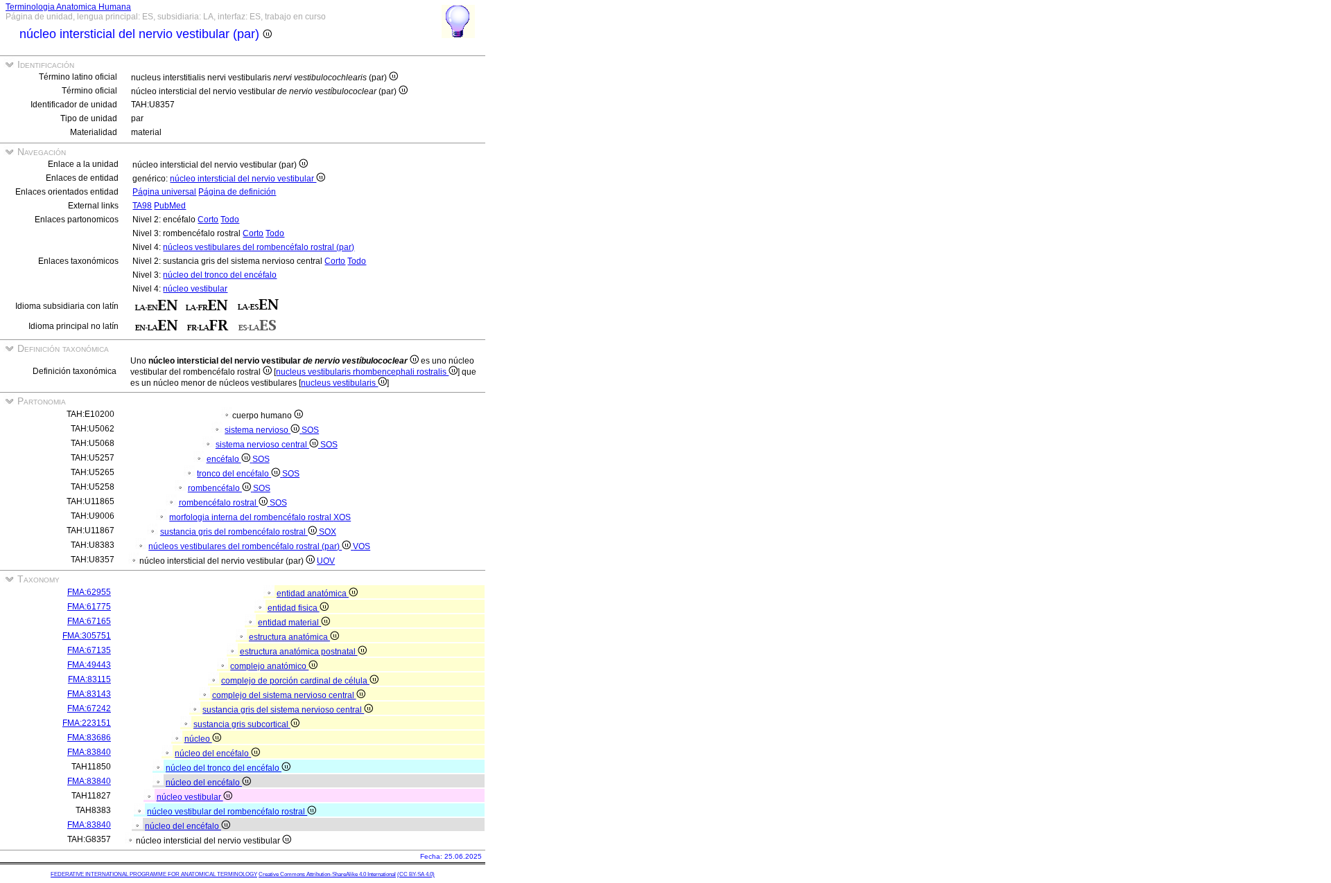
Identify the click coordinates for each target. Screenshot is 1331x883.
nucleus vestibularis (339, 383)
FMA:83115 (89, 679)
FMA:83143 (89, 694)
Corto (208, 219)
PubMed (170, 206)
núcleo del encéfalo (213, 753)
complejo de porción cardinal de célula (295, 681)
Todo (229, 219)
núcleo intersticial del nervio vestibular (243, 179)
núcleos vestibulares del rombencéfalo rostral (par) (258, 247)
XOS (342, 517)
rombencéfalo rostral (219, 503)
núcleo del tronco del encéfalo (220, 275)
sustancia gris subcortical (241, 724)
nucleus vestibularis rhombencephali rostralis (362, 372)
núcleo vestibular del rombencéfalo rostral (227, 812)
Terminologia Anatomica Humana (68, 7)
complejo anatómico (269, 666)
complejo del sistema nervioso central (284, 695)
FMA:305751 (86, 636)
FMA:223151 (86, 723)
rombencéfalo (215, 488)
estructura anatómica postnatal (299, 652)
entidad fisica (294, 608)
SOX (327, 532)
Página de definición (237, 192)
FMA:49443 (89, 665)
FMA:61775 (89, 607)
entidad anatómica (313, 593)
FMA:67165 (89, 621)
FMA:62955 (89, 592)
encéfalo (224, 459)
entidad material (289, 622)
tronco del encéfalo (234, 474)
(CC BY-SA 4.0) (416, 874)
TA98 (142, 206)
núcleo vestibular (195, 289)
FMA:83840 (89, 752)
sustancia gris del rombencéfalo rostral (234, 532)
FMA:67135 (89, 650)
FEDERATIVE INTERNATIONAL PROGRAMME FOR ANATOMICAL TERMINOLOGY (154, 874)
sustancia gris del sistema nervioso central (283, 710)
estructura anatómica (289, 637)
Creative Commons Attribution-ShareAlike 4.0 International (327, 874)
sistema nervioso (257, 430)
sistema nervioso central (262, 444)
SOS (310, 430)
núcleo (198, 739)
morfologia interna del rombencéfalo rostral (251, 517)
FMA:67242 (89, 708)
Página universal (164, 192)
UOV (326, 561)
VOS (361, 546)
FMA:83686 (89, 737)
